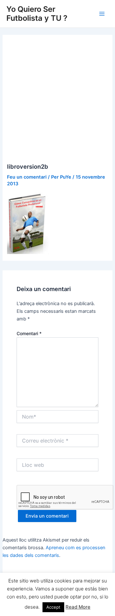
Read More (77, 607)
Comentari (29, 333)
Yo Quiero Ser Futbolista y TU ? (36, 13)
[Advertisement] (57, 102)
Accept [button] (53, 607)
